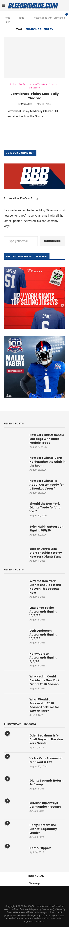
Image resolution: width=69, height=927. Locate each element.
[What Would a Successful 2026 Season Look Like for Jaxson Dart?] (15, 705)
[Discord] (56, 893)
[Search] (65, 5)
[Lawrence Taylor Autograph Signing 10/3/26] (15, 613)
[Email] (32, 893)
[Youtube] (37, 893)
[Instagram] (23, 893)
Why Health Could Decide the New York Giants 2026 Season (44, 680)
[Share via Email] (45, 123)
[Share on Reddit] (41, 123)
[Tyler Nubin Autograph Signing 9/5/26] (15, 532)
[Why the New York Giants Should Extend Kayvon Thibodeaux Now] (15, 586)
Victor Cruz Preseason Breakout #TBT (45, 760)
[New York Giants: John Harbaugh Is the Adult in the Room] (15, 463)
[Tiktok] (42, 893)
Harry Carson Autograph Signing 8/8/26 (43, 657)
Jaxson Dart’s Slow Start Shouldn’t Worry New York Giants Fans (45, 552)
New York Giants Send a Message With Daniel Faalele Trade (46, 439)
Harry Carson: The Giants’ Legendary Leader (43, 829)
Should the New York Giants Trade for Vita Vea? (45, 507)
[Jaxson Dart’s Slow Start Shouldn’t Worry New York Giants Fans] (15, 554)
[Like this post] (25, 123)
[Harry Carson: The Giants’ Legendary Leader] (15, 830)
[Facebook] (13, 893)
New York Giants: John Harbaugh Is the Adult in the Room (47, 461)
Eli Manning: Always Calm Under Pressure (45, 805)
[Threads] (27, 893)
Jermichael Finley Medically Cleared (34, 95)
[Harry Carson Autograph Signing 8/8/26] (15, 659)
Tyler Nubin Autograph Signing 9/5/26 (46, 528)
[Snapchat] (51, 893)
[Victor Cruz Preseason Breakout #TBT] (15, 763)
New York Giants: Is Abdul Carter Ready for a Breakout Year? (46, 484)
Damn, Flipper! (40, 848)
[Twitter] (18, 893)
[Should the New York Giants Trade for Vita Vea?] (15, 509)
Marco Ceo (26, 104)
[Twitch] (46, 893)
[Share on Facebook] (29, 123)
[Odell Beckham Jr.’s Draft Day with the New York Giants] (15, 741)
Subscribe (52, 241)
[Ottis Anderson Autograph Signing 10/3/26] (15, 636)
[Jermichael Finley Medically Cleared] (34, 57)
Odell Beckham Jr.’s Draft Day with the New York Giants (46, 739)
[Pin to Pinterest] (37, 123)
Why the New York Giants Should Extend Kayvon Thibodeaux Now (45, 587)
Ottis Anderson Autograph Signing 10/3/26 (43, 634)
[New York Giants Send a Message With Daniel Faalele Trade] (15, 440)
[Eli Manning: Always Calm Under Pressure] (15, 808)
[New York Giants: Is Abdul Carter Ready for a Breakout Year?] (15, 486)
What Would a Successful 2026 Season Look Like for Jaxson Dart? (44, 705)
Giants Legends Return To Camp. (46, 782)
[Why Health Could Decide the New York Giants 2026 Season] (15, 682)
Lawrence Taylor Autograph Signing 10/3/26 (43, 611)
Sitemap (34, 883)
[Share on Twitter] (33, 123)
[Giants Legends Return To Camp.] (15, 786)
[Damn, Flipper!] (15, 853)
